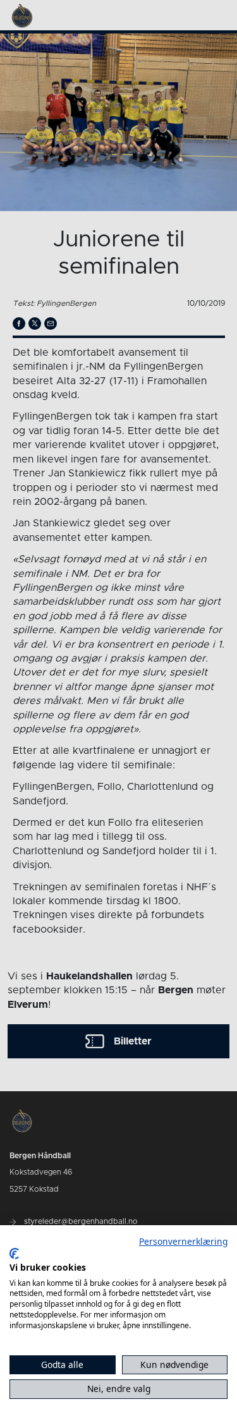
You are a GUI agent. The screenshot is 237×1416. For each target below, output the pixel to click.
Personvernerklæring (183, 1241)
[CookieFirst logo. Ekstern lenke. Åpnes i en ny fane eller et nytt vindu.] (14, 1253)
